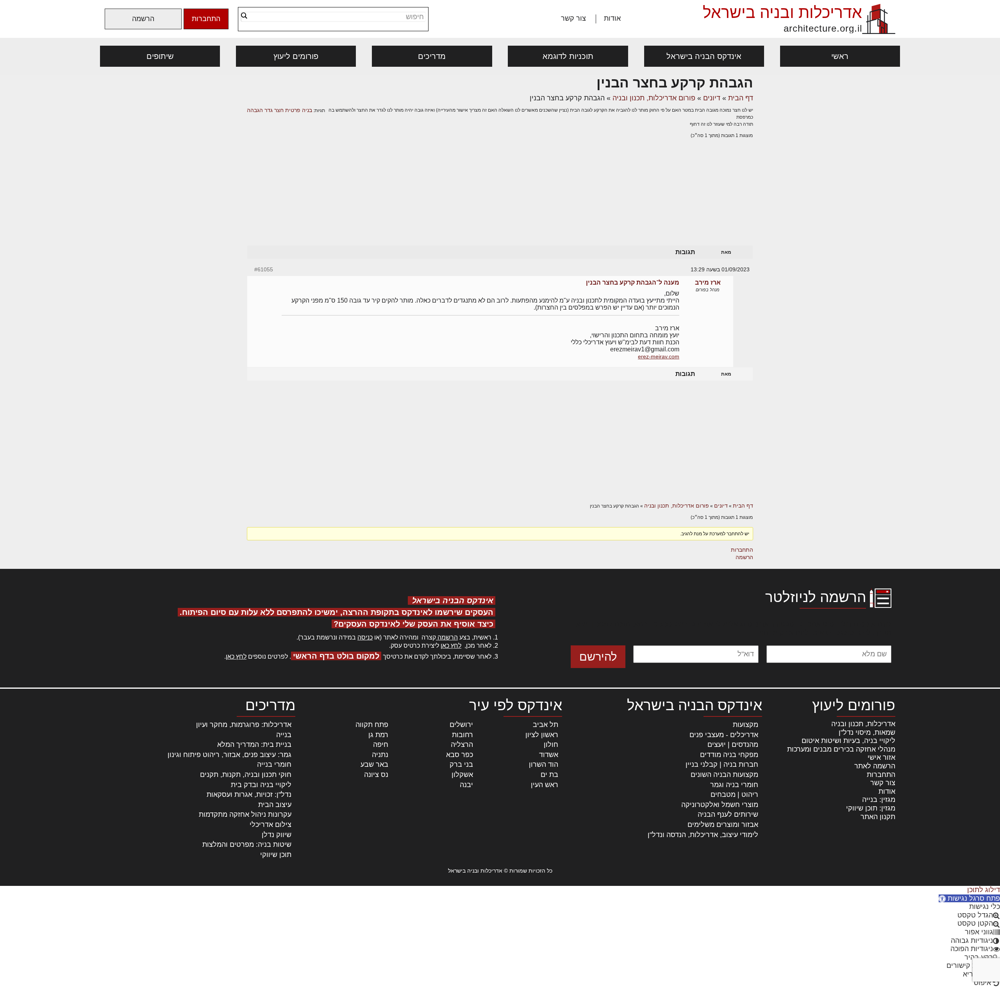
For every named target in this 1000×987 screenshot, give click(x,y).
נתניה (380, 755)
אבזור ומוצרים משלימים (723, 824)
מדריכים (432, 56)
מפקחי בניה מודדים (729, 755)
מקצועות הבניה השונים (724, 775)
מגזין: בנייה (878, 799)
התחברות (206, 19)
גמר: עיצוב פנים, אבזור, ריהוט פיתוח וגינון (229, 755)
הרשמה (143, 19)
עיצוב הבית (274, 805)
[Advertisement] (500, 200)
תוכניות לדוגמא (568, 56)
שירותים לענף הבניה (728, 814)
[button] (969, 898)
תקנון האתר (878, 817)
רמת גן (378, 735)
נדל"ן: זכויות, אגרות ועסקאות (249, 794)
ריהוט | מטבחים (734, 794)
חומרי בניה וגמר (734, 785)
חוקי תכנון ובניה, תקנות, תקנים (245, 775)
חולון (551, 744)
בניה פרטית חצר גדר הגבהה (279, 110)
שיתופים (160, 56)
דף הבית (740, 98)
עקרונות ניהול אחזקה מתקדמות (245, 814)
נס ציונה (376, 775)
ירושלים (461, 725)
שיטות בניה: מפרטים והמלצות (246, 844)
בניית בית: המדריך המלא (254, 744)
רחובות (462, 735)
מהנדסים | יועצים (732, 744)
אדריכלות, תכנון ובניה (863, 724)
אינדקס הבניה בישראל (703, 56)
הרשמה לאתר (874, 766)
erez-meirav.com (658, 356)
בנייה (283, 735)
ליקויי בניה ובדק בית (261, 785)
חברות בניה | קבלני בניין (722, 764)
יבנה (466, 785)
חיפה (380, 744)
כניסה (365, 637)
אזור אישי (881, 757)
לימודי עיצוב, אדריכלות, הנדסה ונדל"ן (703, 835)
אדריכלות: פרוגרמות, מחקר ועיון (243, 725)
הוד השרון (543, 764)
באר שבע (374, 764)
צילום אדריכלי (270, 824)
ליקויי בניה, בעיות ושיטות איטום (848, 741)
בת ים (549, 775)
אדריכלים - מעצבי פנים (723, 735)
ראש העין (544, 785)
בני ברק (461, 764)
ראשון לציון (541, 735)
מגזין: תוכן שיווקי (870, 808)
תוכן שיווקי (275, 855)
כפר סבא (459, 755)
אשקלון (462, 775)
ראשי (839, 56)
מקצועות (745, 725)
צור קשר (573, 18)
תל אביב (545, 725)
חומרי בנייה (274, 764)
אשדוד (548, 755)
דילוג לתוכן (983, 890)
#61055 (263, 269)
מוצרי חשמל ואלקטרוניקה (719, 805)
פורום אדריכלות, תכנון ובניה (653, 98)
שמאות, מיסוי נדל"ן (867, 732)
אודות (612, 18)
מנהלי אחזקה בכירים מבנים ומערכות (841, 749)
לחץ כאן (451, 645)
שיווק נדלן (276, 835)
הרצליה (462, 744)
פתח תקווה (371, 725)
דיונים (711, 98)
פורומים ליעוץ (295, 56)
